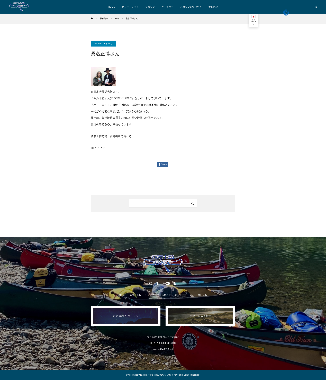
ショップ (150, 6)
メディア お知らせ (160, 295)
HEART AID (98, 148)
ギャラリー (168, 6)
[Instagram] (150, 283)
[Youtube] (166, 283)
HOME (111, 6)
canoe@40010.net (163, 349)
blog (110, 43)
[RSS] (316, 6)
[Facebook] (157, 283)
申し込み (213, 6)
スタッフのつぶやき (191, 6)
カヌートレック (130, 6)
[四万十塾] (19, 7)
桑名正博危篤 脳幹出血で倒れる (111, 136)
